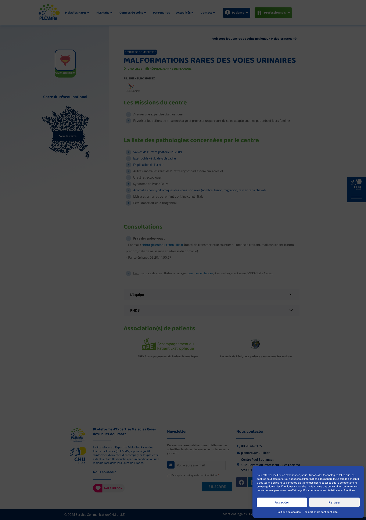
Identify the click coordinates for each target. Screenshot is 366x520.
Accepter (282, 502)
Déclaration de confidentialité (320, 511)
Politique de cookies (289, 511)
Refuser (335, 502)
